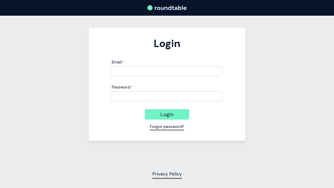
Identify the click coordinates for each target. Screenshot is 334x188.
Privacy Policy (167, 174)
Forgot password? (167, 126)
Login (167, 114)
